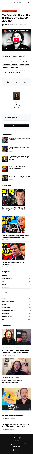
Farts (4, 61)
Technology (26, 70)
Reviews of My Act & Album (8, 310)
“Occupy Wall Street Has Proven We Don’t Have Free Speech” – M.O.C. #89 (16, 426)
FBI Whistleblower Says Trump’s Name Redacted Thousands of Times (15, 236)
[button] (2, 2)
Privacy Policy (16, 446)
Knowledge (26, 61)
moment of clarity (24, 64)
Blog (3, 281)
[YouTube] (20, 450)
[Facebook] (13, 450)
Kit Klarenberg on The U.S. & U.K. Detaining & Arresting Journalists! (14, 209)
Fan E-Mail (4, 293)
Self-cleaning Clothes (8, 70)
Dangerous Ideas (6, 287)
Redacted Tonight (6, 307)
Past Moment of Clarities (9, 11)
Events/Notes (5, 290)
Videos (3, 319)
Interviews (4, 295)
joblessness (18, 61)
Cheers (14, 56)
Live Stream (4, 298)
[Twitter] (16, 450)
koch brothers (6, 64)
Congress (5, 59)
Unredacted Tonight (7, 316)
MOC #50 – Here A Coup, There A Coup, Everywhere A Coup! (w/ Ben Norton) (16, 351)
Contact (20, 444)
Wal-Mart (11, 72)
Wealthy (18, 72)
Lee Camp (16, 2)
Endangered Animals (22, 59)
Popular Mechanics (15, 67)
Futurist (10, 61)
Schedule (26, 444)
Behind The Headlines (7, 278)
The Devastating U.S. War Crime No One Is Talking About (19, 167)
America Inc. (5, 275)
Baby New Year (6, 56)
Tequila (4, 72)
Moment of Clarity (7, 444)
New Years (5, 67)
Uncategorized (5, 313)
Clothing (21, 56)
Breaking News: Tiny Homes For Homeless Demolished (13, 381)
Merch (15, 444)
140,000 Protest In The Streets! (13, 416)
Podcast (4, 304)
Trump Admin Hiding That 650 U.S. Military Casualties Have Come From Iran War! (19, 158)
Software (18, 70)
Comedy (4, 284)
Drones (12, 59)
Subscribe (15, 125)
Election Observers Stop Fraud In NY (19, 177)
